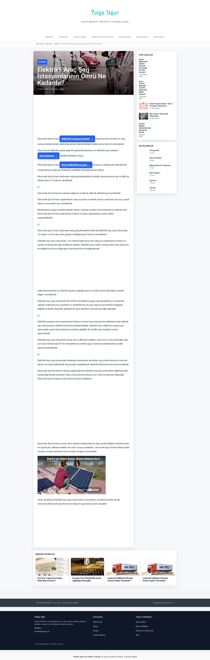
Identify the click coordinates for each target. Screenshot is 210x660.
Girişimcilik (63, 37)
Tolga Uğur (105, 12)
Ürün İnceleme (124, 37)
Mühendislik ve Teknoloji (102, 37)
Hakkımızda (97, 622)
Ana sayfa (40, 44)
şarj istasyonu (46, 155)
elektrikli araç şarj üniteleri (75, 138)
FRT (172, 603)
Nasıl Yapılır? (159, 37)
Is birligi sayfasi (130, 657)
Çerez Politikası (142, 626)
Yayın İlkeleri (141, 622)
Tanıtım (57, 44)
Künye (95, 626)
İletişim (96, 631)
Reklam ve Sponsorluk (144, 631)
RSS (137, 635)
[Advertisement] (83, 117)
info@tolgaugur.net (42, 631)
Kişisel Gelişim (79, 37)
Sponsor (49, 44)
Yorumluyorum (142, 37)
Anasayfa (49, 37)
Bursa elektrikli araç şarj (74, 164)
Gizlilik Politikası (99, 635)
